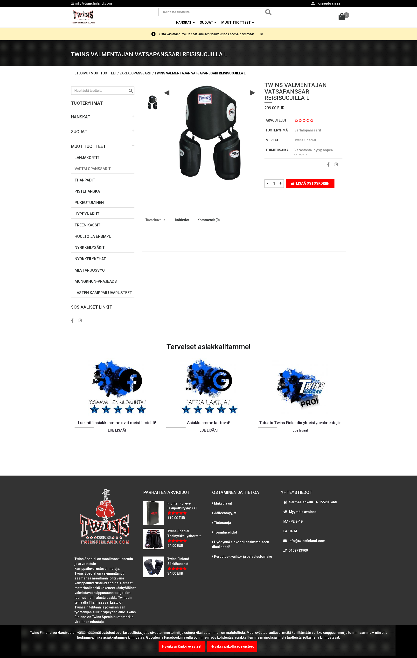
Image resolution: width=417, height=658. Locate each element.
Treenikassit (87, 225)
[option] (152, 101)
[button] (102, 117)
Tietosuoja (222, 523)
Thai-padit (85, 180)
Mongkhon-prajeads (96, 281)
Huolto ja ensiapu (93, 236)
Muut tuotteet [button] (236, 22)
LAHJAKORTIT (87, 157)
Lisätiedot (181, 220)
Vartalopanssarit (93, 168)
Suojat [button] (207, 22)
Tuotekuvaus (155, 220)
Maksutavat (223, 503)
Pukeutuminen (89, 202)
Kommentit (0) (208, 220)
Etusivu (81, 73)
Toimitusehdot (225, 532)
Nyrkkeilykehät (90, 259)
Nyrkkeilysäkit (90, 247)
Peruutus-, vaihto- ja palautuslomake (243, 556)
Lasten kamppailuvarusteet (103, 292)
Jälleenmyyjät (225, 513)
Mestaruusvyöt (91, 270)
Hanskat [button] (184, 22)
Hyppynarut (87, 214)
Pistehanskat (88, 191)
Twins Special (305, 140)
